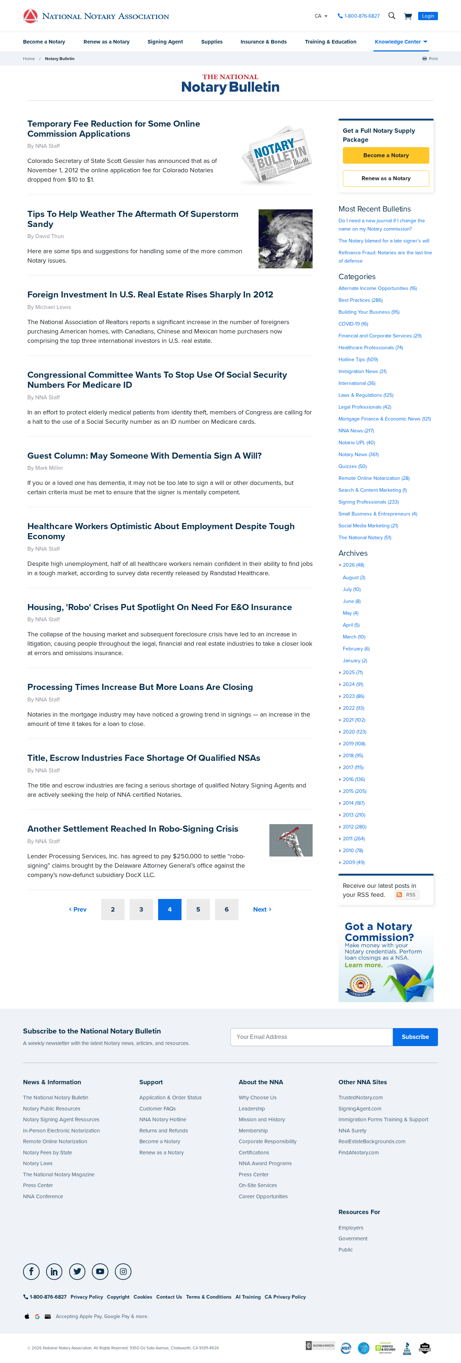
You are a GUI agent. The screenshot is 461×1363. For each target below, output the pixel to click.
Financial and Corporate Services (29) (380, 336)
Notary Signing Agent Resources (61, 1119)
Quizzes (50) (353, 466)
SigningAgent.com (360, 1108)
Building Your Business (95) (369, 312)
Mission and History (262, 1119)
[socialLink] (33, 1271)
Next (260, 909)
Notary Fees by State (47, 1152)
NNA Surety (352, 1130)
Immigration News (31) (362, 371)
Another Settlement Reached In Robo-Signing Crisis (132, 828)
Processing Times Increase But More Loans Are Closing (140, 687)
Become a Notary (44, 41)
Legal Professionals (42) (365, 407)
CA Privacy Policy (285, 1297)
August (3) (354, 577)
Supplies (212, 41)
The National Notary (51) (365, 538)
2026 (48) (353, 565)
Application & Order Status (170, 1097)
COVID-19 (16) (353, 324)
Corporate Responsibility (267, 1141)
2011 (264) (354, 839)
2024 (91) (353, 684)
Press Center (38, 1185)
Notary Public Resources (51, 1108)
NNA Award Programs (265, 1163)
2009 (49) (353, 862)
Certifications (254, 1152)
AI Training (248, 1297)
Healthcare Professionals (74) (371, 348)
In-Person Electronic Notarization (61, 1130)
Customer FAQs (157, 1108)
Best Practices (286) (360, 300)
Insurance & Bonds (264, 41)
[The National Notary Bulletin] (230, 84)
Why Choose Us (258, 1097)
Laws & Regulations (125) (366, 395)
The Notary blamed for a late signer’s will (384, 241)
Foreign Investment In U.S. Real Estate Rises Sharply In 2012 (150, 294)
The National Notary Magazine (58, 1174)
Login (428, 16)
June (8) (352, 601)
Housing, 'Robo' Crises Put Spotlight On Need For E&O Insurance (159, 607)
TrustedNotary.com (361, 1097)
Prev (79, 909)
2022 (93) (353, 708)
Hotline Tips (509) (358, 359)
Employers (351, 1228)
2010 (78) (353, 851)
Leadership (252, 1108)
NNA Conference (43, 1196)
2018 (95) (353, 756)
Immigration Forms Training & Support (383, 1119)
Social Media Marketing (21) (368, 526)
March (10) (354, 637)
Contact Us (169, 1297)
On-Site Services (258, 1185)
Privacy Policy (87, 1297)
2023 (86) (353, 696)
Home (29, 58)
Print (433, 58)
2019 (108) (354, 744)
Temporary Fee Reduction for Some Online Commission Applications (113, 128)
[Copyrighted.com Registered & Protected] (320, 1345)
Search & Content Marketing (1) (373, 490)
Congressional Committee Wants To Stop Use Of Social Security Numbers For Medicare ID (157, 379)
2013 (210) (354, 815)
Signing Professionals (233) (369, 502)
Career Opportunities (263, 1196)
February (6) (356, 649)
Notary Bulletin (60, 58)
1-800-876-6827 (362, 16)
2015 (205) (354, 791)
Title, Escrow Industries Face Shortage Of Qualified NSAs (143, 758)
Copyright (118, 1297)
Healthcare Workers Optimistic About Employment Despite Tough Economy (161, 531)
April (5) (351, 625)
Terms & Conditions (209, 1297)
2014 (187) (353, 803)
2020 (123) (354, 732)
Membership (253, 1130)
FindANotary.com (359, 1152)
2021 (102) (354, 720)
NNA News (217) (356, 431)
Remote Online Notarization (55, 1141)
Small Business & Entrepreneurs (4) (378, 514)
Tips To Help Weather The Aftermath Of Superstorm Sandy (132, 219)
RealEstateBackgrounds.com (372, 1141)
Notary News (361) (359, 454)
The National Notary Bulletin (55, 1097)
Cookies (143, 1297)
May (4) (350, 613)
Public (346, 1249)
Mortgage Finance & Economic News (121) (385, 419)
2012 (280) (354, 827)
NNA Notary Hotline (162, 1119)
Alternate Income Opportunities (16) (378, 288)
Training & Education (331, 41)
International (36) (357, 383)
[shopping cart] (406, 16)
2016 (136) (354, 779)
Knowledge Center (398, 41)
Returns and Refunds (163, 1130)
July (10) (352, 589)
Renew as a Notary (107, 41)
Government (353, 1238)
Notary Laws (38, 1163)
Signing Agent (165, 41)
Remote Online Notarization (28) (374, 478)
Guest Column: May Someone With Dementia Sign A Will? (144, 455)
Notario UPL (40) (357, 443)
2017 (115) (353, 767)
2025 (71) (353, 672)
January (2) (355, 661)
